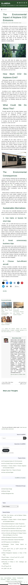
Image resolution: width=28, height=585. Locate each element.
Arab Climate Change (7, 488)
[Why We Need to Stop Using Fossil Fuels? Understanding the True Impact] (6, 305)
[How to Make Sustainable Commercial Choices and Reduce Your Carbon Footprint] (18, 305)
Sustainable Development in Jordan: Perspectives (13, 523)
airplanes (17, 328)
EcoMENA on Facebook (20, 477)
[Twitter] (24, 3)
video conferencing (7, 331)
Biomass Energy (6, 491)
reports (9, 91)
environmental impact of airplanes (7, 330)
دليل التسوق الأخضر (7, 566)
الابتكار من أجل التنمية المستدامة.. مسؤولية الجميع (13, 557)
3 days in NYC (19, 133)
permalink (18, 331)
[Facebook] (22, 3)
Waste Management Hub (8, 493)
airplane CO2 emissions (10, 328)
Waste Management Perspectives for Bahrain (13, 537)
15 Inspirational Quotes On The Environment (12, 461)
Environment (16, 22)
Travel (20, 22)
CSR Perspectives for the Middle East (11, 542)
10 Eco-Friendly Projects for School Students (12, 463)
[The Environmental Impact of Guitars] (6, 319)
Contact (8, 579)
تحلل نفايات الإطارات (7, 568)
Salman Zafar (5, 22)
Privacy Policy (13, 579)
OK (24, 438)
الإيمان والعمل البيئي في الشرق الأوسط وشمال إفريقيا (14, 526)
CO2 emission (23, 328)
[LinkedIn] (17, 3)
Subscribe (6, 450)
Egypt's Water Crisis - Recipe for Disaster (12, 470)
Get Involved (3, 579)
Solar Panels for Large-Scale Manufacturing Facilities (14, 530)
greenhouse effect (9, 184)
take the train (21, 143)
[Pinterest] (26, 3)
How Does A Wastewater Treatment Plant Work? (13, 539)
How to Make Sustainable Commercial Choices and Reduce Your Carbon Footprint (18, 311)
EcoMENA (5, 3)
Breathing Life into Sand (8, 559)
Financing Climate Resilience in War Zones (12, 528)
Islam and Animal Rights (8, 472)
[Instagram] (20, 3)
